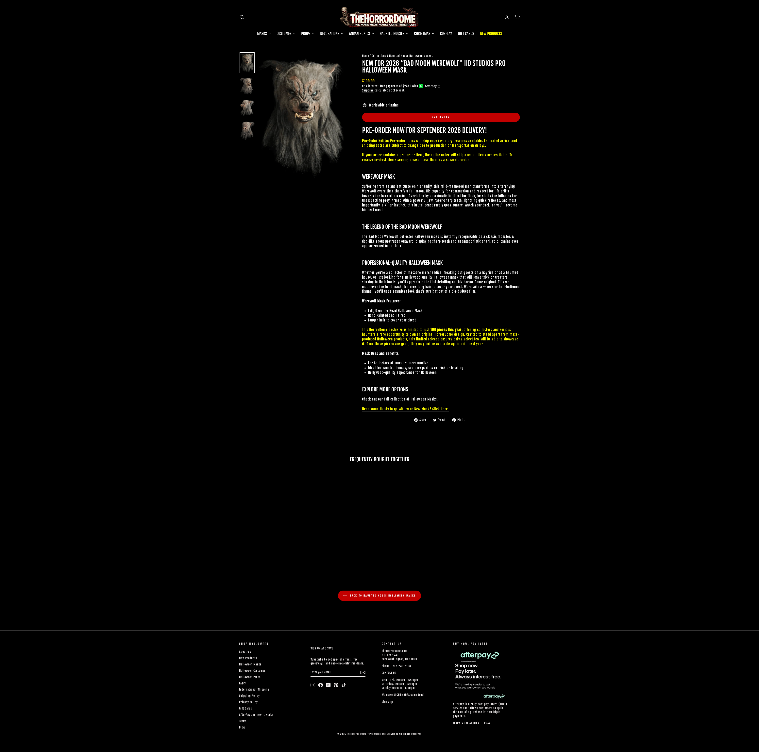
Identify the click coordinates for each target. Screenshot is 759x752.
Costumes (284, 33)
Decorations (330, 33)
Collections (379, 56)
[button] (266, 551)
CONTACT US (389, 673)
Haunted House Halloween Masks (410, 56)
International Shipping (254, 689)
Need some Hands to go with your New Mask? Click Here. (405, 409)
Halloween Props (250, 677)
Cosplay (446, 33)
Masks (262, 33)
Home (365, 56)
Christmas (422, 33)
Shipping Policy (249, 696)
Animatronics (360, 33)
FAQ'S (242, 683)
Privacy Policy (248, 702)
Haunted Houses (392, 33)
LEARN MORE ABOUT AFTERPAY (471, 723)
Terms (243, 721)
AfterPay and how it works (256, 715)
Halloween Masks (250, 664)
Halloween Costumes (252, 671)
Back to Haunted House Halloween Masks (382, 595)
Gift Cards (466, 33)
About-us (245, 652)
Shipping (368, 90)
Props (306, 33)
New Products (491, 33)
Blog (242, 727)
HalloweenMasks (424, 399)
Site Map (387, 702)
